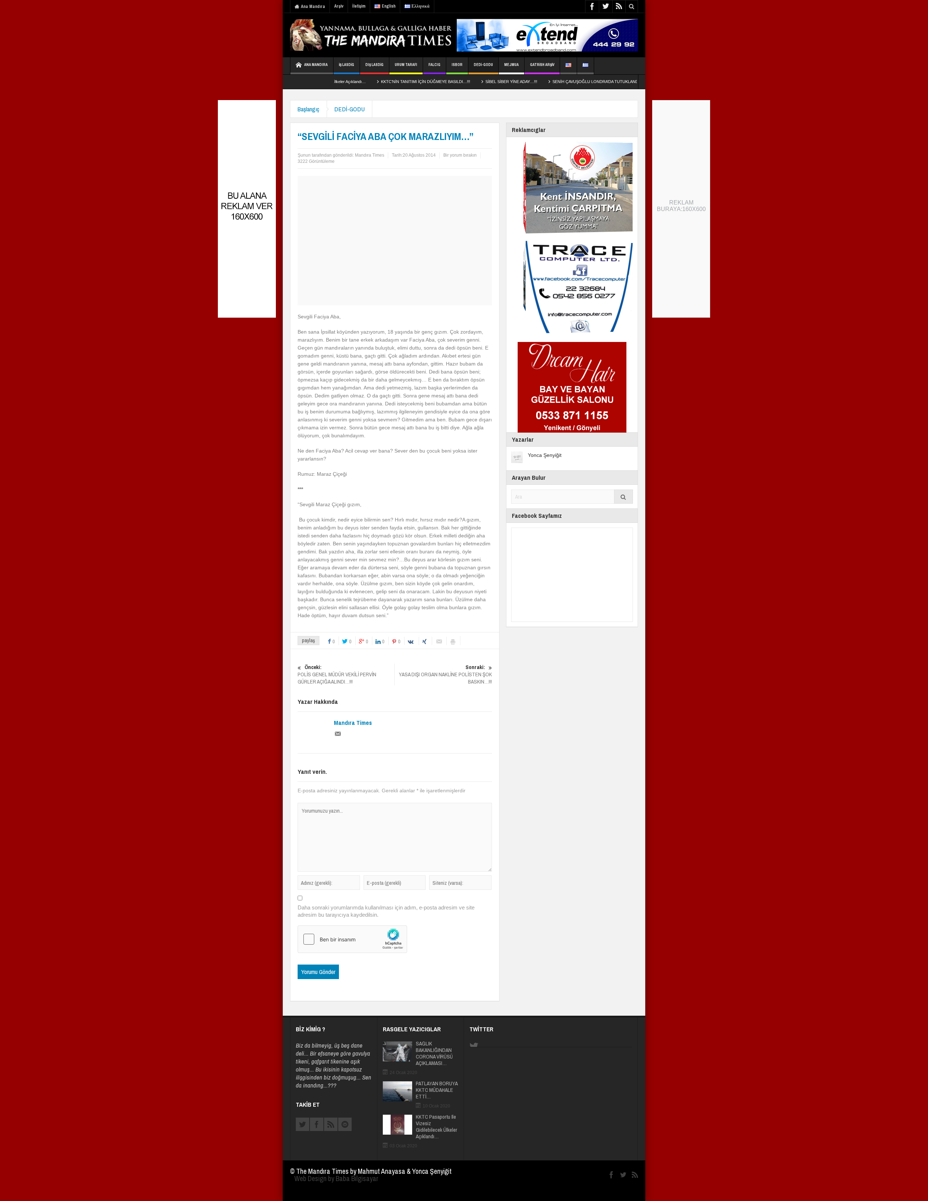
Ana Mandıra (313, 6)
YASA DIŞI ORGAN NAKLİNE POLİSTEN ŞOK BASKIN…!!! (445, 674)
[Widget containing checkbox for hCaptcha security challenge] (352, 939)
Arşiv (338, 6)
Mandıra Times (369, 155)
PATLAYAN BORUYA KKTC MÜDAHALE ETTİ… (436, 1090)
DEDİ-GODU (483, 64)
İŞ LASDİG (346, 64)
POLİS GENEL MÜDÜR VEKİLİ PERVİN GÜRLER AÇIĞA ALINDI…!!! (337, 674)
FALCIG (434, 64)
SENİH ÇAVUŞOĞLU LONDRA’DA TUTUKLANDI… (553, 81)
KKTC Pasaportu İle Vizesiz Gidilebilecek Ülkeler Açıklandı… (436, 1127)
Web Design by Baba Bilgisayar (336, 1178)
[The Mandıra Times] (380, 35)
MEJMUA (511, 64)
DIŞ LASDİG (374, 64)
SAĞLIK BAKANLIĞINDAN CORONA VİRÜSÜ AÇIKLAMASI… (434, 1053)
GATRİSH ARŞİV (542, 64)
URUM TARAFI (406, 64)
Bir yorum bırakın (460, 155)
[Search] (623, 497)
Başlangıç (308, 109)
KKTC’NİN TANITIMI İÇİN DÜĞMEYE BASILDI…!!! (381, 81)
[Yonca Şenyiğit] (517, 457)
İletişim (358, 6)
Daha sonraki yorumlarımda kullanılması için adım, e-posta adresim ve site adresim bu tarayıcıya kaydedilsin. (386, 911)
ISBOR (457, 64)
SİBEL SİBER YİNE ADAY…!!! (467, 81)
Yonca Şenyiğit (545, 455)
